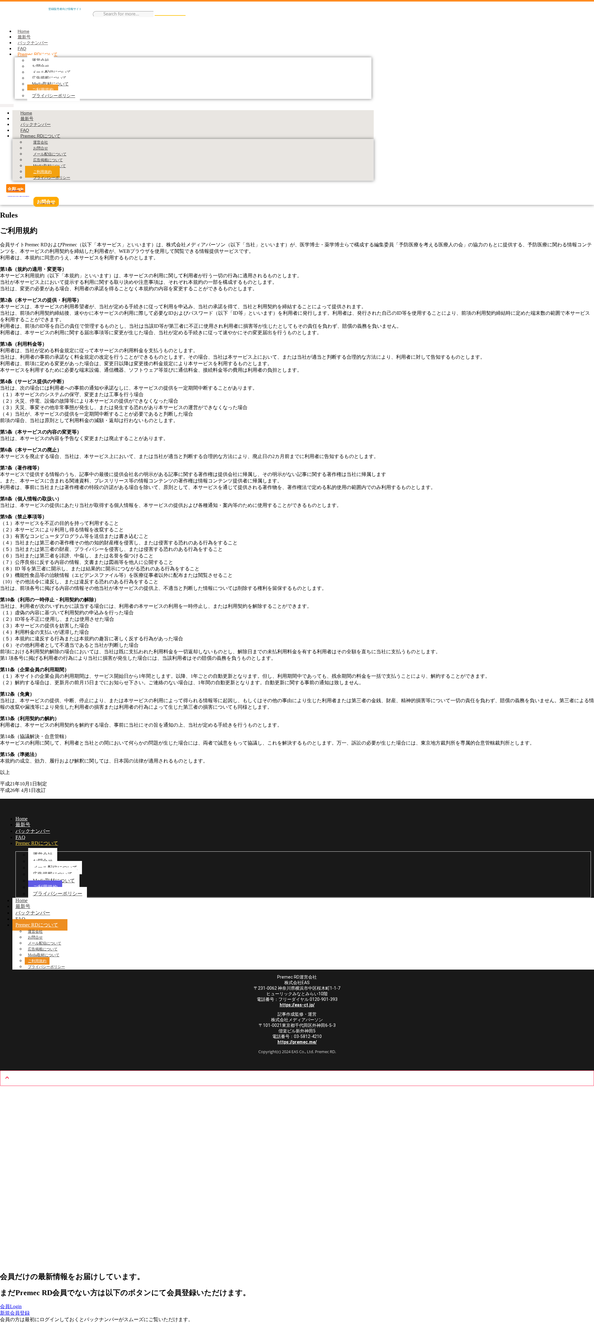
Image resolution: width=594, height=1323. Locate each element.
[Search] (170, 15)
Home (23, 31)
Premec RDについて (38, 54)
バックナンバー (33, 42)
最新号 (24, 36)
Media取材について (50, 84)
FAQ (22, 48)
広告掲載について (49, 78)
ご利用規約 (43, 90)
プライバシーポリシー (53, 95)
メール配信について (51, 72)
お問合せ (40, 66)
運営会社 (40, 60)
